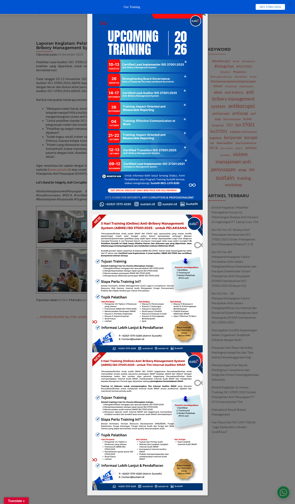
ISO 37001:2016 (270, 7)
